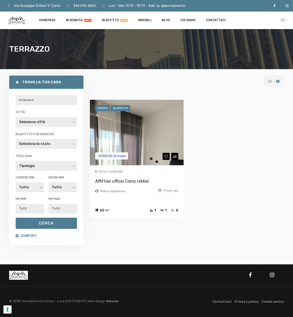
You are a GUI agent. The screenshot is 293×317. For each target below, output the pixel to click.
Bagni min (56, 177)
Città (20, 112)
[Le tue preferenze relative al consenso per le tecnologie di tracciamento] (7, 309)
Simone (112, 301)
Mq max (54, 199)
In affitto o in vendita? (35, 134)
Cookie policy (272, 302)
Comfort (28, 236)
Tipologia (24, 156)
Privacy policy (246, 302)
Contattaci (222, 302)
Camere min (25, 177)
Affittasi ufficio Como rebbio (122, 181)
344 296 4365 (84, 6)
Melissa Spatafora (112, 191)
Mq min (21, 199)
